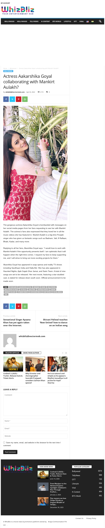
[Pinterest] (18, 99)
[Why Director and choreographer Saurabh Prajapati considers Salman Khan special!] (35, 364)
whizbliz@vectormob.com (15, 92)
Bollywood (9, 21)
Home (5, 68)
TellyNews (34, 21)
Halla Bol (32, 289)
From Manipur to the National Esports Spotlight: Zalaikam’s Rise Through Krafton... (58, 487)
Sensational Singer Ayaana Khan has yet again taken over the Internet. (16, 322)
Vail (6, 294)
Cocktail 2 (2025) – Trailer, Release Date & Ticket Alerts (13, 375)
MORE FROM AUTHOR (31, 353)
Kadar (53, 289)
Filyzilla (23, 289)
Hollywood (22, 21)
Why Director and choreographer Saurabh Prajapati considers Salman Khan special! (35, 378)
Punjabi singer (23, 292)
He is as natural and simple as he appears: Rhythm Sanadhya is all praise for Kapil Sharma (57, 378)
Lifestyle (67, 21)
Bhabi (43, 287)
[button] (100, 21)
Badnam (36, 287)
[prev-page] (62, 352)
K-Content (45, 21)
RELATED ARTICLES (12, 353)
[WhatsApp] (25, 99)
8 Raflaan (13, 287)
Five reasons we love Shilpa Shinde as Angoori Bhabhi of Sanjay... (58, 501)
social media (57, 292)
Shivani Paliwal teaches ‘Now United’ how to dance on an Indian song (53, 322)
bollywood (52, 287)
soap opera (47, 292)
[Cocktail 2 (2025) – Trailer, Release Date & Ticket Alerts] (13, 364)
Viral (81, 21)
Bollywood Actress (11, 289)
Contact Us (79, 518)
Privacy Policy (91, 518)
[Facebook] (6, 99)
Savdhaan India (35, 292)
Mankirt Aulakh (10, 292)
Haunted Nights (43, 289)
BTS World (56, 21)
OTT (75, 21)
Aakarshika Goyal (25, 287)
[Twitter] (12, 99)
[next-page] (66, 352)
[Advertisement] (52, 45)
